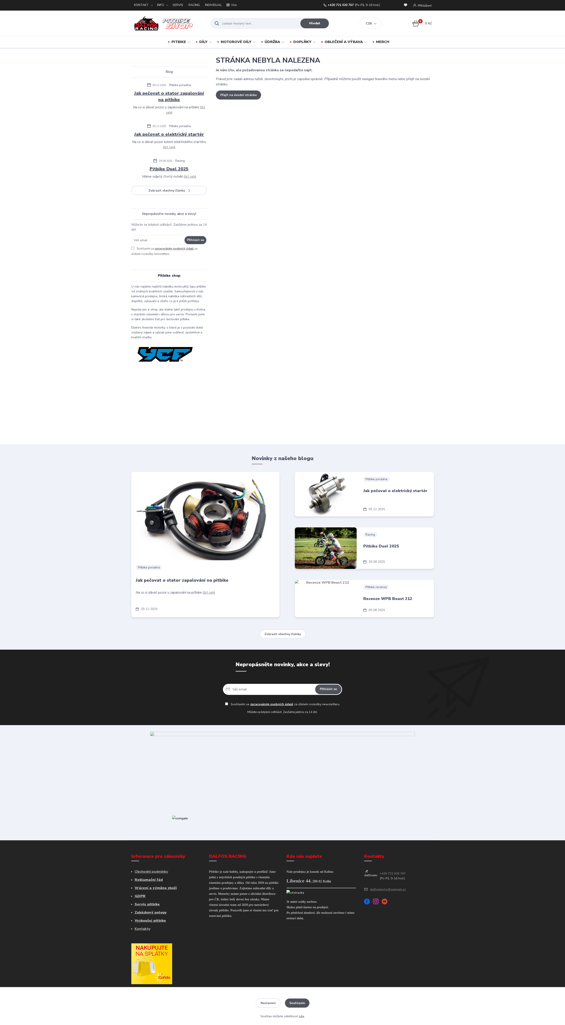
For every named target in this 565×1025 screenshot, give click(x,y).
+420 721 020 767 (341, 5)
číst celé (169, 147)
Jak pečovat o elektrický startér (169, 134)
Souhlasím (297, 1003)
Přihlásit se (195, 240)
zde (301, 1016)
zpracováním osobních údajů (174, 249)
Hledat (314, 23)
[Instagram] (377, 902)
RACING (194, 5)
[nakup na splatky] (151, 963)
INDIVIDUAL (213, 5)
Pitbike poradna (180, 85)
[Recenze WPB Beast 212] (326, 598)
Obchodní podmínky (151, 871)
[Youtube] (386, 902)
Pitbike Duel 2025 (169, 169)
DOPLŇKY (302, 41)
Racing (180, 161)
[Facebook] (368, 902)
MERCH (382, 41)
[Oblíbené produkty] (406, 5)
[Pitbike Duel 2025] (326, 548)
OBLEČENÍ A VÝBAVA (344, 41)
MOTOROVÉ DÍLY (236, 41)
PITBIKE (178, 41)
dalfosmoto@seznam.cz (388, 889)
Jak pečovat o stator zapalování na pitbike (169, 96)
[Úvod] (167, 23)
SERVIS (178, 5)
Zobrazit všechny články (167, 190)
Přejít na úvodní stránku (238, 95)
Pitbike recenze (376, 587)
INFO (160, 5)
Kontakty (142, 928)
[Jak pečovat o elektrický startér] (326, 494)
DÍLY (203, 41)
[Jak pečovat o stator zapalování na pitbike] (205, 516)
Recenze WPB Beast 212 (387, 598)
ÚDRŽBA (272, 41)
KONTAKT (141, 5)
